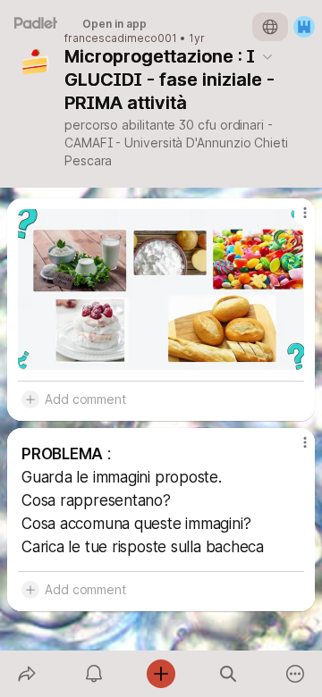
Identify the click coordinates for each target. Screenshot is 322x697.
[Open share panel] (26, 674)
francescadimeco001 (120, 38)
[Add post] (160, 674)
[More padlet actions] (295, 674)
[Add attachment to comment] (30, 399)
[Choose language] (270, 27)
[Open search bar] (228, 673)
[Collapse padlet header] (267, 56)
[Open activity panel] (93, 674)
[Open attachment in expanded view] (161, 289)
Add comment (85, 399)
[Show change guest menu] (304, 27)
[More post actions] (293, 220)
